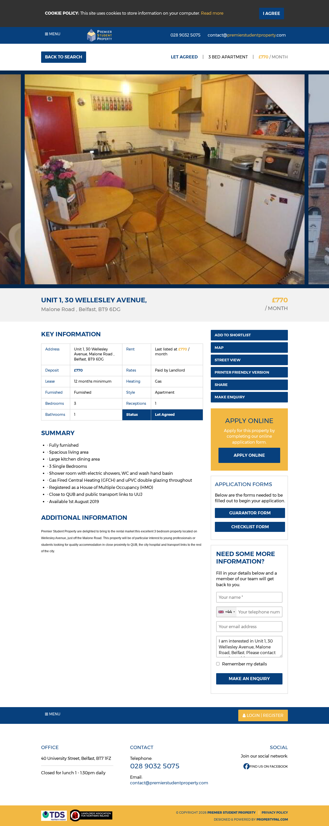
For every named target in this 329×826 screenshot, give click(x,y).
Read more (212, 13)
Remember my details (244, 664)
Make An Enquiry (249, 678)
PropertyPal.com (272, 819)
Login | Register (265, 715)
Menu (54, 34)
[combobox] (226, 612)
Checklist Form (250, 526)
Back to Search (63, 57)
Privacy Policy (275, 812)
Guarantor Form (250, 513)
